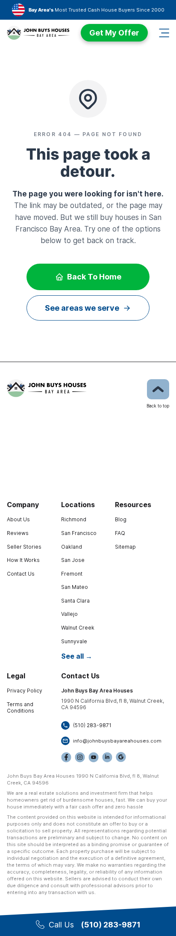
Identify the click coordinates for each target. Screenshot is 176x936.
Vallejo (69, 614)
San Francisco (79, 533)
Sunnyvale (74, 641)
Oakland (71, 547)
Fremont (71, 574)
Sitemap (125, 547)
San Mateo (74, 587)
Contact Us (21, 574)
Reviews (18, 533)
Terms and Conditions (20, 707)
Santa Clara (75, 600)
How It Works (23, 560)
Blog (120, 519)
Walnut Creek (77, 627)
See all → (76, 656)
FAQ (120, 533)
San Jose (73, 560)
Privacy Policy (24, 690)
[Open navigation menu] (164, 33)
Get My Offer (114, 32)
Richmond (73, 519)
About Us (18, 519)
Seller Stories (24, 547)
